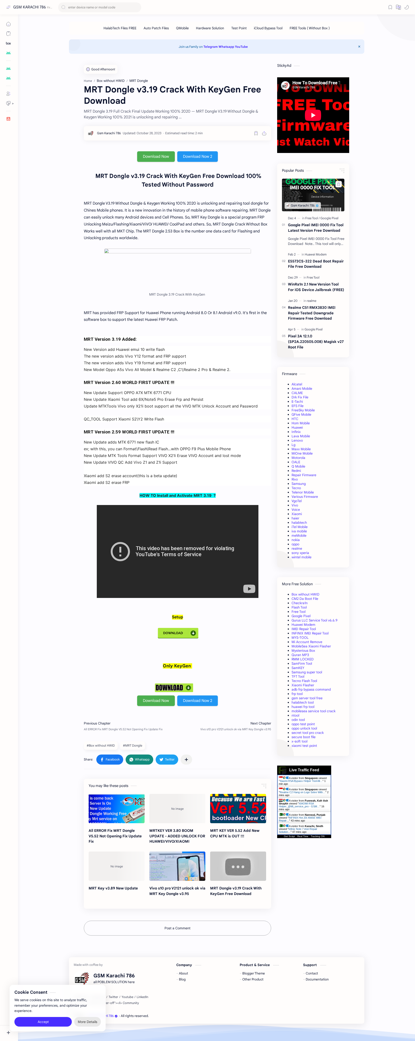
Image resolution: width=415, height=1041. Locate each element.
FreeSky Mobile (303, 410)
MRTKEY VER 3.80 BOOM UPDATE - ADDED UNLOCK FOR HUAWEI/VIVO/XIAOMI (177, 836)
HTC (295, 419)
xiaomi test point (304, 745)
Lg (293, 445)
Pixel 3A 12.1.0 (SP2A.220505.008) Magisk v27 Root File (316, 341)
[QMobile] (182, 28)
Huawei (297, 427)
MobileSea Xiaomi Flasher (311, 646)
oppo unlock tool (304, 728)
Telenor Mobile (303, 492)
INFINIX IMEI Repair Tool (310, 633)
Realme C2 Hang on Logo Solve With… (302, 792)
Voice (296, 509)
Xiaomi (297, 514)
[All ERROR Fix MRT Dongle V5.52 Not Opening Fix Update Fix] (117, 808)
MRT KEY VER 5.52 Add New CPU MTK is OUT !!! (234, 833)
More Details (87, 1022)
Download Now (156, 156)
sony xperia (300, 553)
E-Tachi (297, 401)
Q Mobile (298, 466)
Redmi (296, 471)
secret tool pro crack (308, 733)
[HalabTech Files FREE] (120, 28)
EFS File (298, 406)
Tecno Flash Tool (304, 681)
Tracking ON (317, 836)
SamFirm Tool (302, 663)
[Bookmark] (390, 7)
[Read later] (256, 133)
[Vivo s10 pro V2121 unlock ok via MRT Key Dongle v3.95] (177, 866)
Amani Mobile (302, 388)
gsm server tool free (307, 698)
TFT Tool (298, 676)
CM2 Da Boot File (305, 599)
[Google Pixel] (329, 218)
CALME (297, 393)
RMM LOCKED (303, 659)
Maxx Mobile (301, 449)
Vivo (295, 505)
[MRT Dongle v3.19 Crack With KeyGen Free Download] (238, 866)
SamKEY (298, 668)
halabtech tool (303, 702)
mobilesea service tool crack (314, 711)
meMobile (299, 535)
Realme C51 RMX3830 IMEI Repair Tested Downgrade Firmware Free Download (312, 313)
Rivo (295, 479)
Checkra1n (300, 603)
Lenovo (297, 440)
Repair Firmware (304, 475)
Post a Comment (177, 928)
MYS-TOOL (300, 637)
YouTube (241, 47)
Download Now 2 (197, 156)
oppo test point (303, 724)
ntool (295, 715)
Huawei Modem (303, 624)
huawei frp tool (303, 707)
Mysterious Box (303, 650)
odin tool (298, 720)
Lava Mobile (301, 436)
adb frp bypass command (311, 689)
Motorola (298, 458)
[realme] (311, 301)
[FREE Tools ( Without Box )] (310, 28)
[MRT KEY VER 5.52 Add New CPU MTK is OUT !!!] (238, 808)
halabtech (299, 522)
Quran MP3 (300, 655)
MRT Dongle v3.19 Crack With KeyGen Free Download (236, 891)
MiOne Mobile (302, 453)
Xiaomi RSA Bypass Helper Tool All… (301, 780)
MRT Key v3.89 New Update (113, 888)
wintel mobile (301, 557)
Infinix (296, 432)
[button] (398, 7)
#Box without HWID (101, 745)
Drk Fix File (300, 397)
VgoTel (297, 501)
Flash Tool (299, 607)
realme (297, 548)
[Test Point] (239, 28)
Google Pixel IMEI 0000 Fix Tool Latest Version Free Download (315, 228)
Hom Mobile (301, 423)
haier (295, 518)
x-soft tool (299, 741)
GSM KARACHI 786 (29, 7)
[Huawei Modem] (316, 254)
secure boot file (304, 737)
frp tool (297, 694)
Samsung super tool (307, 672)
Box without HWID (305, 594)
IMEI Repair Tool (304, 629)
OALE (296, 462)
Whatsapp (226, 47)
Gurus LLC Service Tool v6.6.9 (314, 620)
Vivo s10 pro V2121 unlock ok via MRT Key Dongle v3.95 (177, 891)
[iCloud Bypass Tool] (268, 28)
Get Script (289, 836)
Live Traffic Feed (304, 770)
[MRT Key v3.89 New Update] (117, 866)
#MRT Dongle (132, 745)
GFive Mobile (301, 414)
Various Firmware (305, 496)
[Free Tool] (312, 218)
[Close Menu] (359, 46)
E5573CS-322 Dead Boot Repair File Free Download (316, 264)
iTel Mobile (300, 527)
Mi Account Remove (307, 642)
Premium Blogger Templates (184, 1016)
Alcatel (297, 384)
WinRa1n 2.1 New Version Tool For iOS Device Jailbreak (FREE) (316, 287)
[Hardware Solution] (210, 28)
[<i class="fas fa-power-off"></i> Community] (108, 1003)
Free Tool (298, 611)
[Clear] (136, 7)
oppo (295, 544)
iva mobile (299, 531)
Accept (43, 1022)
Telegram (210, 47)
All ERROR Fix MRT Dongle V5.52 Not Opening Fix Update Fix (115, 836)
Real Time (302, 836)
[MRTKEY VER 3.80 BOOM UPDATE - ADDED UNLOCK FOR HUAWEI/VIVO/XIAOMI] (177, 808)
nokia (296, 540)
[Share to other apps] (186, 760)
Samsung (299, 483)
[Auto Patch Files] (156, 28)
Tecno (296, 488)
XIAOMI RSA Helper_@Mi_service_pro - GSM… (299, 805)
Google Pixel (301, 616)
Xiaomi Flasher (303, 685)
